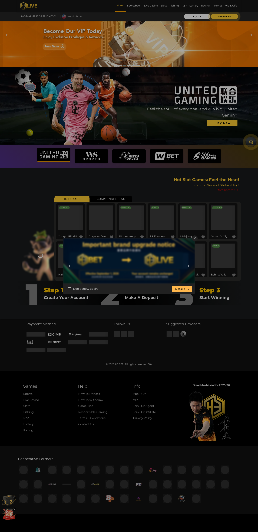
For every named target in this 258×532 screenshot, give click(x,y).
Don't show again (85, 288)
